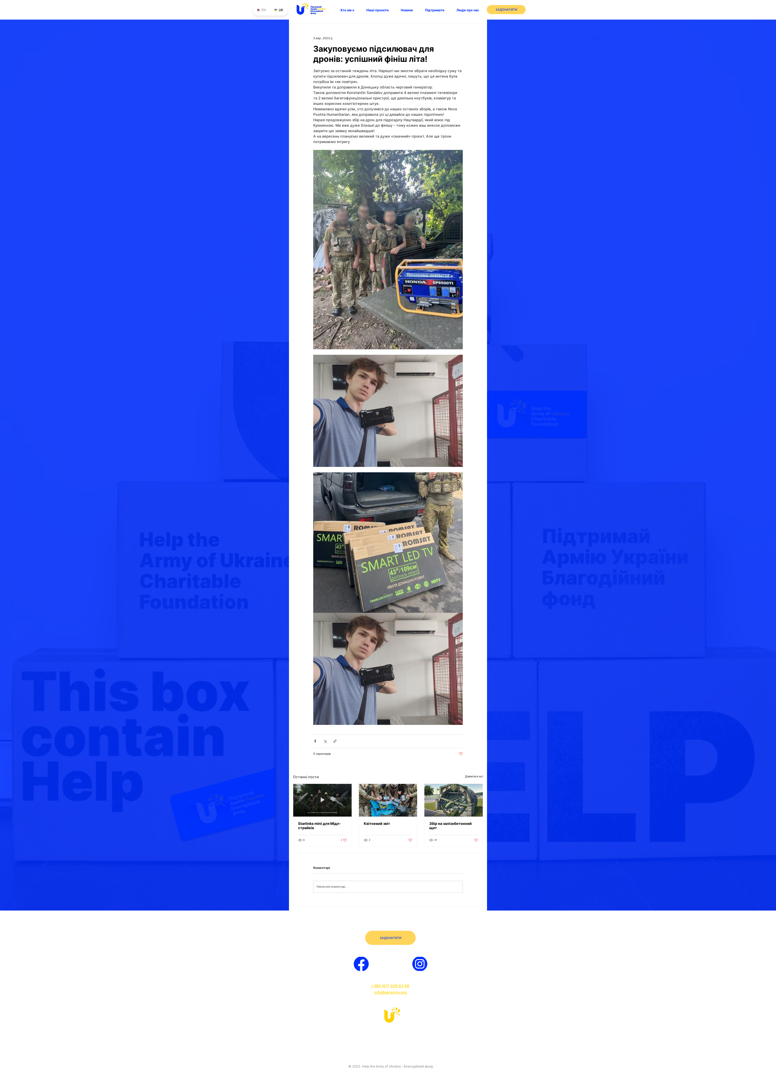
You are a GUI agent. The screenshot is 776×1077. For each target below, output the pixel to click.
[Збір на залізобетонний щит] (453, 800)
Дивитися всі (474, 776)
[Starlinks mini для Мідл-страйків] (322, 800)
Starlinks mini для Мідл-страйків (319, 825)
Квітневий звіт (377, 823)
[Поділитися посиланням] (335, 741)
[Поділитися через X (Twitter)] (325, 741)
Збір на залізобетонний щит (450, 825)
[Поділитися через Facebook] (315, 741)
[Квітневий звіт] (388, 800)
